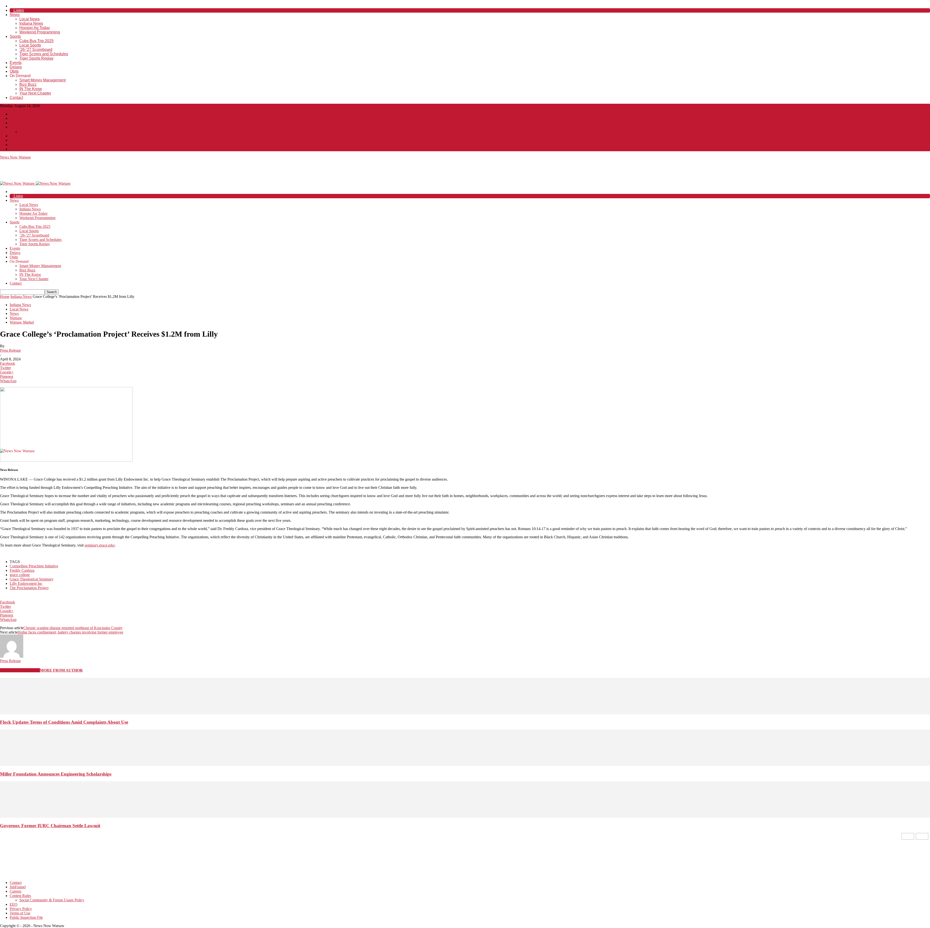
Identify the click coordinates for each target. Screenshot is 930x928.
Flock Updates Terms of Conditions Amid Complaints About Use (64, 722)
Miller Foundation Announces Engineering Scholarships (55, 774)
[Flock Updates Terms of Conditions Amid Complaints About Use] (465, 713)
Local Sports (30, 45)
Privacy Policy (21, 140)
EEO (13, 136)
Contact (16, 97)
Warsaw (16, 318)
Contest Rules (20, 127)
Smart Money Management (42, 80)
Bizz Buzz (28, 84)
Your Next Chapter (35, 93)
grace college (20, 575)
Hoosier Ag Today (34, 28)
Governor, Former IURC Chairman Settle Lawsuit (50, 825)
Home (4, 296)
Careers (15, 123)
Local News (29, 19)
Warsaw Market (22, 322)
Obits (14, 71)
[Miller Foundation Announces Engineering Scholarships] (465, 764)
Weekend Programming (39, 32)
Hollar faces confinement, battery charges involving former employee (70, 632)
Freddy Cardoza (22, 570)
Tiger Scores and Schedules (43, 54)
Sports (15, 36)
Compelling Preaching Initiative (34, 566)
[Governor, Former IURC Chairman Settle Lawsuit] (465, 816)
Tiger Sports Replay (36, 58)
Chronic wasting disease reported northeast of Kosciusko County (73, 628)
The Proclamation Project (29, 588)
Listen (18, 10)
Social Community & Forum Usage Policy (51, 131)
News (15, 15)
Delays (16, 67)
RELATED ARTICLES (20, 670)
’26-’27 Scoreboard (35, 50)
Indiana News (31, 23)
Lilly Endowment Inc (26, 583)
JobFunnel (18, 118)
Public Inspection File (26, 149)
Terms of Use (20, 145)
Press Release (10, 350)
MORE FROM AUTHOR (61, 670)
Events (16, 63)
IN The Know (30, 89)
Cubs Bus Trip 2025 (36, 41)
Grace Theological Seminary (32, 579)
